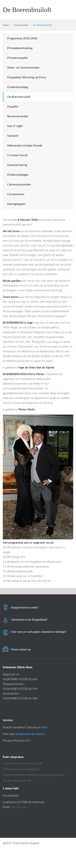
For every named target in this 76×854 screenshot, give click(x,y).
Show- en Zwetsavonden (23, 67)
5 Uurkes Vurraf (17, 155)
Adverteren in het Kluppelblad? (29, 619)
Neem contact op (21, 649)
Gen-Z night (15, 126)
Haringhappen (16, 204)
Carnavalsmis (15, 194)
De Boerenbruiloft (18, 96)
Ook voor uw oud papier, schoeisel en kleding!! (38, 631)
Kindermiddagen (17, 174)
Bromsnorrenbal (17, 116)
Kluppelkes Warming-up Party (26, 77)
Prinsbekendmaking (19, 48)
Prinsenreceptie (17, 57)
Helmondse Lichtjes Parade (24, 145)
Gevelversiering (17, 165)
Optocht (12, 135)
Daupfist (12, 106)
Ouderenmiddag (17, 87)
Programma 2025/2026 (22, 38)
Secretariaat (19, 806)
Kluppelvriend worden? (25, 607)
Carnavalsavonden (19, 184)
